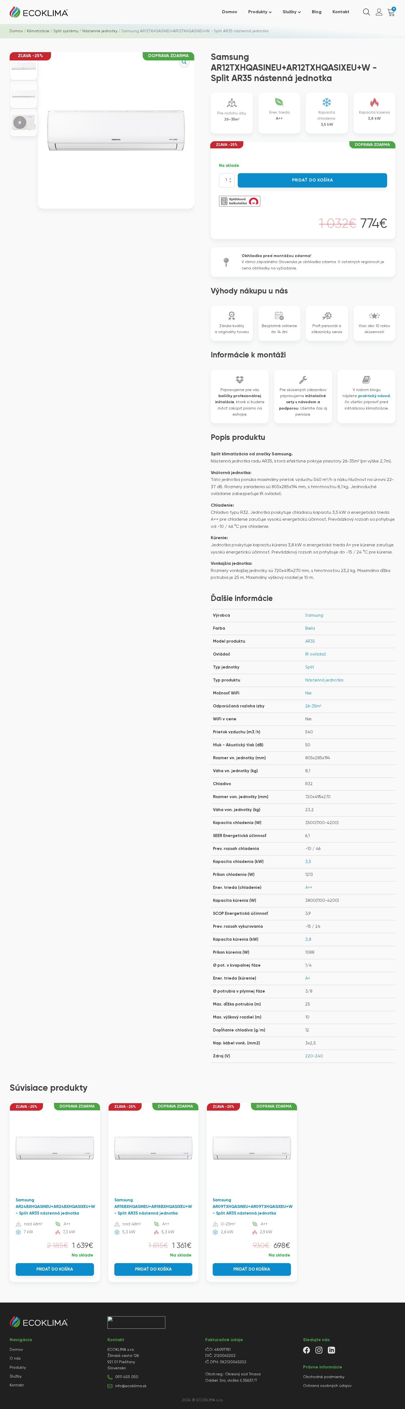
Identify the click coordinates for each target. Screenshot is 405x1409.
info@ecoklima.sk (131, 1386)
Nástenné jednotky (99, 31)
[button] (184, 62)
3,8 (308, 939)
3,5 (308, 862)
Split (309, 667)
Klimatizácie (38, 31)
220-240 (314, 1056)
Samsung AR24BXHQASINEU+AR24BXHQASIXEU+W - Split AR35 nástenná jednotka (55, 1206)
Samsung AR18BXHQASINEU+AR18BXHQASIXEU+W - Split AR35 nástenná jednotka (153, 1206)
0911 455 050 (126, 1377)
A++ (308, 888)
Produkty (257, 12)
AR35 (310, 641)
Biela (310, 628)
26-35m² (313, 706)
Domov (229, 12)
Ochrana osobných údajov (327, 1386)
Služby (289, 12)
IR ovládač (315, 654)
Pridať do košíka (312, 180)
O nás (15, 1358)
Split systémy (65, 31)
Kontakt (341, 12)
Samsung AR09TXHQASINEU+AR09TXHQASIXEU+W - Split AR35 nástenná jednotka (253, 1206)
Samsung (314, 615)
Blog (317, 12)
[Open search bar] (366, 12)
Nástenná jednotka (324, 680)
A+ (307, 978)
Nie (308, 693)
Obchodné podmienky (323, 1377)
